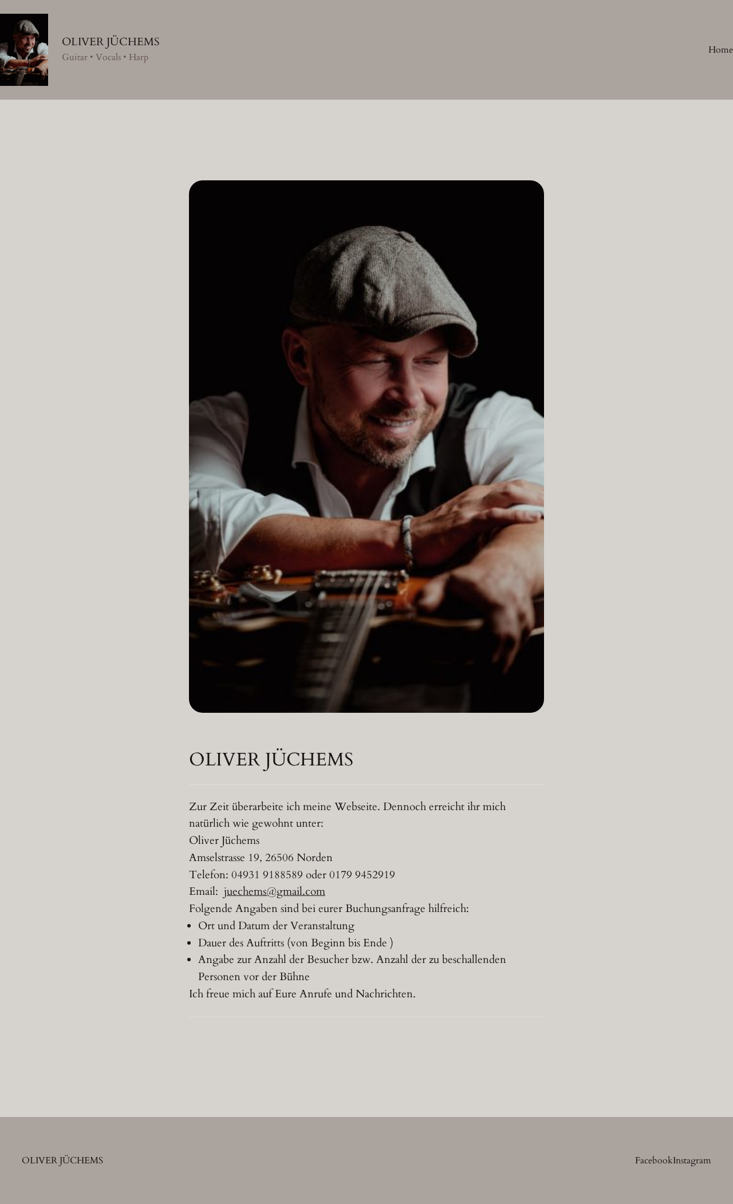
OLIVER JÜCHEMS (111, 41)
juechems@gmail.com (274, 891)
